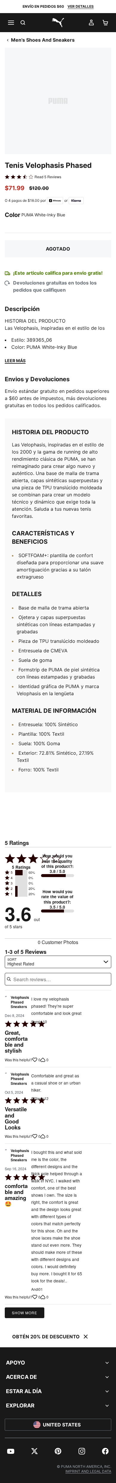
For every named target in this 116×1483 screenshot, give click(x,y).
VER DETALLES (81, 6)
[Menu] (11, 23)
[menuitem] (11, 1451)
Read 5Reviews (48, 176)
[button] (21, 872)
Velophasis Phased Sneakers (20, 1002)
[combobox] (58, 962)
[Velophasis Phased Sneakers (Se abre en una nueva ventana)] (6, 1003)
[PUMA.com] (58, 23)
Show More (24, 1312)
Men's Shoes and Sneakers (43, 40)
